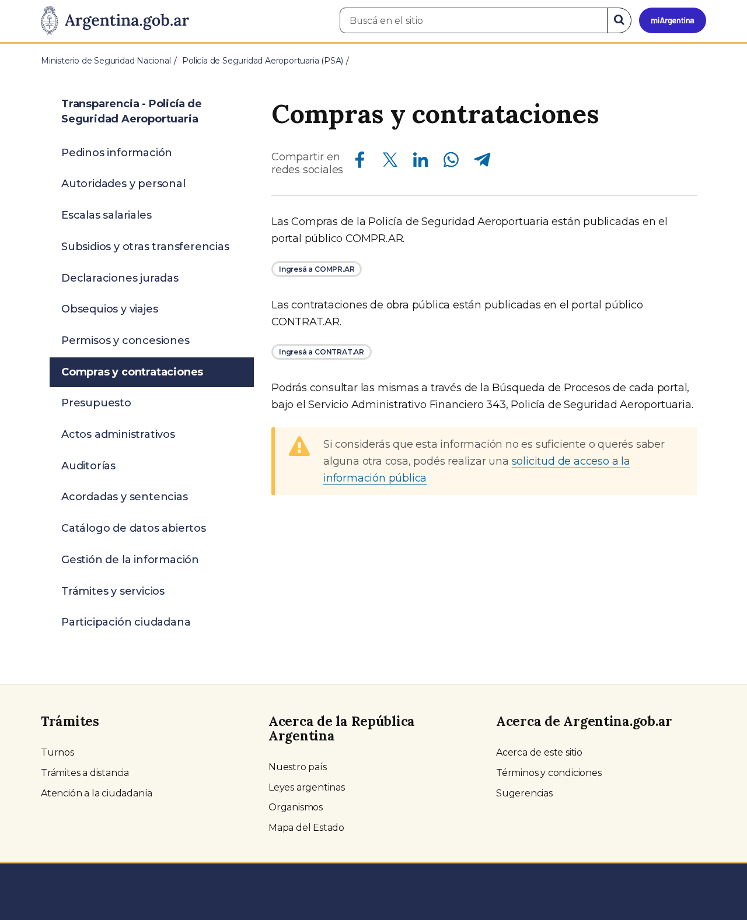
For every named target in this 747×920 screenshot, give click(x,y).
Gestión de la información (130, 559)
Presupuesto (96, 402)
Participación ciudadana (125, 622)
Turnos (57, 752)
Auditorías (88, 465)
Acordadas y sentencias (124, 496)
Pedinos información (116, 152)
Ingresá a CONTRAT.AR (321, 351)
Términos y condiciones (549, 772)
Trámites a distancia (85, 772)
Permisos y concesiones (125, 340)
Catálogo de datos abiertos (133, 528)
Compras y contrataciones (132, 372)
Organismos (295, 807)
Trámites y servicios (113, 591)
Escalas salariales (106, 215)
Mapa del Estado (306, 827)
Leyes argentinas (306, 787)
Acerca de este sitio (539, 752)
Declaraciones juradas (120, 278)
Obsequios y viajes (109, 309)
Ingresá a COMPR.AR (316, 269)
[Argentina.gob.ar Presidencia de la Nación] (115, 21)
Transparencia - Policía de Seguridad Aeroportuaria (131, 111)
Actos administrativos (118, 434)
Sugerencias (524, 793)
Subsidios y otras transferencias (145, 246)
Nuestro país (297, 766)
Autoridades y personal (123, 183)
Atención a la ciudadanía (96, 793)
